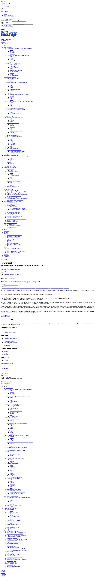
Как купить (6, 231)
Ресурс (11, 174)
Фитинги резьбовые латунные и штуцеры (17, 194)
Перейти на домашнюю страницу (12, 274)
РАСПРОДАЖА (14, 75)
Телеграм (3, 316)
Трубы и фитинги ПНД (13, 190)
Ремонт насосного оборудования (15, 250)
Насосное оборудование (10, 77)
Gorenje (11, 74)
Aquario (12, 79)
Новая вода (12, 133)
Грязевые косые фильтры (16, 131)
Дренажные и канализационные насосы (17, 82)
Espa (11, 81)
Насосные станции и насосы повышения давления (20, 101)
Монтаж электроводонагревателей (15, 245)
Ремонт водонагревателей (13, 248)
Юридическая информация (10, 338)
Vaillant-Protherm (14, 71)
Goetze (11, 124)
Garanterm (12, 54)
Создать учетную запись (7, 26)
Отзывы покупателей (9, 341)
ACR (11, 85)
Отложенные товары (9, 16)
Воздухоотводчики (11, 220)
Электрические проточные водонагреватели (18, 55)
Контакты (6, 255)
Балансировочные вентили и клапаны (16, 219)
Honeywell (12, 127)
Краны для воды (11, 205)
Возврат (6, 354)
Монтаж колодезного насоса (14, 236)
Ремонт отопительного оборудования (16, 251)
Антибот (3, 28)
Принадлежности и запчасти (14, 150)
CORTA (12, 87)
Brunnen (12, 125)
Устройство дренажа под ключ (14, 239)
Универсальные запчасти (16, 70)
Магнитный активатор (12, 135)
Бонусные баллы (8, 343)
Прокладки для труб (12, 197)
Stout (11, 160)
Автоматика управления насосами (15, 108)
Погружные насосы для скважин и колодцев (18, 94)
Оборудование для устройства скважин (17, 106)
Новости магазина (8, 339)
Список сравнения (8, 15)
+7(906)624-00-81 (5, 6)
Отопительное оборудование (11, 167)
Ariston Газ (12, 66)
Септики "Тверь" (11, 166)
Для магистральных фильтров (17, 151)
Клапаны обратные (11, 215)
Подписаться (4, 286)
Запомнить (5, 31)
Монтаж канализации (12, 243)
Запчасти (9, 110)
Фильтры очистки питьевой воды (15, 117)
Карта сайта (7, 345)
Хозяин (11, 92)
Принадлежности (11, 187)
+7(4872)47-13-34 (4, 370)
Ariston (11, 50)
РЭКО (11, 178)
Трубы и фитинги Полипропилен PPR (16, 192)
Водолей (12, 96)
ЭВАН (11, 62)
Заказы (5, 14)
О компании (7, 256)
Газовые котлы (10, 169)
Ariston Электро (14, 67)
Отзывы (6, 254)
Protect (11, 93)
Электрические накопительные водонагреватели (19, 48)
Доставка (6, 232)
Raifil (11, 129)
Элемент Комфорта (14, 60)
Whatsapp (7, 316)
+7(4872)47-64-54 (5, 3)
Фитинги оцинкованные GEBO (15, 193)
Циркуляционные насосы (13, 89)
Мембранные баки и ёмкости (11, 155)
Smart (11, 182)
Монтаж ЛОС (10, 240)
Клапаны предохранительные (14, 216)
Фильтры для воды (8, 116)
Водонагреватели (8, 47)
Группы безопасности (12, 221)
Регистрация (7, 22)
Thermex (12, 51)
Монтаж (6, 233)
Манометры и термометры (13, 225)
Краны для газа (10, 210)
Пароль (2, 25)
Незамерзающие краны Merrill (17, 208)
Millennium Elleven (14, 206)
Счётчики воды (11, 224)
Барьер (11, 121)
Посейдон (12, 143)
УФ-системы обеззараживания (14, 136)
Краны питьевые (11, 154)
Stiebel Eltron (13, 56)
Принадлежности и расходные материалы (17, 198)
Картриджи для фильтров (13, 137)
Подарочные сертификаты (10, 342)
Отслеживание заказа (6, 20)
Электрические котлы (12, 171)
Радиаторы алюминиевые (13, 181)
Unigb (11, 158)
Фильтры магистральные (13, 123)
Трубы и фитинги (8, 189)
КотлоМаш (12, 52)
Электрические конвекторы (14, 179)
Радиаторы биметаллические (14, 183)
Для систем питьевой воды (16, 152)
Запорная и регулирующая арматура (13, 204)
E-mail (2, 23)
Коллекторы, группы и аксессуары (12, 201)
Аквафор (12, 120)
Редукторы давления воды (13, 212)
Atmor (11, 58)
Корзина (3, 42)
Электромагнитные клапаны (14, 213)
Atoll (11, 119)
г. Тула (2, 9)
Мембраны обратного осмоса (14, 148)
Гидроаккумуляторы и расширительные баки (18, 156)
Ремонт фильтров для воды (13, 252)
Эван (11, 177)
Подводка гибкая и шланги (14, 196)
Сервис (5, 247)
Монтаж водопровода (12, 241)
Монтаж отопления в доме (13, 244)
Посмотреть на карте (6, 377)
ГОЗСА (11, 69)
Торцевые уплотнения (15, 113)
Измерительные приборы (10, 223)
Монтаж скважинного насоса (14, 235)
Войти (2, 22)
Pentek (11, 140)
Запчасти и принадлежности (14, 63)
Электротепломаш (14, 175)
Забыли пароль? (8, 25)
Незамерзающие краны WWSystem (18, 209)
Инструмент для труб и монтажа (15, 200)
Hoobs (11, 86)
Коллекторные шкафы (12, 202)
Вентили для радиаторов (13, 186)
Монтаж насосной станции (13, 237)
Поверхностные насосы (13, 78)
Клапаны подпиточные (13, 217)
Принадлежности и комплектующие (16, 109)
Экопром (12, 163)
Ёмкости (9, 162)
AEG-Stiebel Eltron (14, 64)
